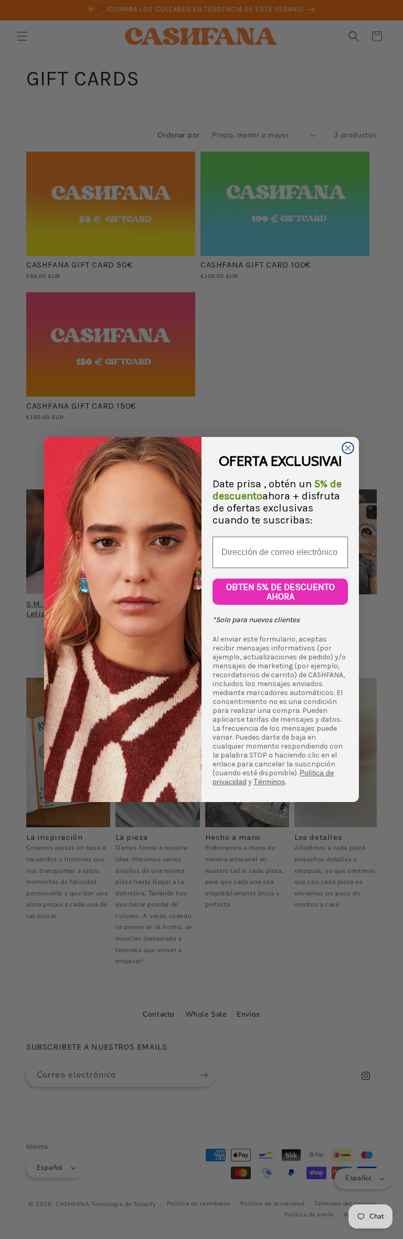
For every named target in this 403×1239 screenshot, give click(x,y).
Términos (269, 781)
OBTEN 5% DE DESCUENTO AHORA (280, 591)
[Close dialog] (348, 448)
